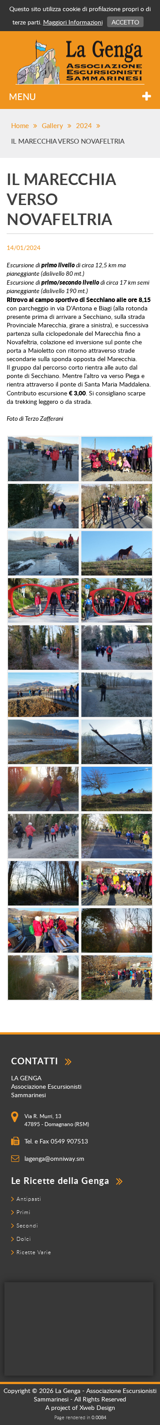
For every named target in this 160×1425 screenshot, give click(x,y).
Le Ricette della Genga (60, 1180)
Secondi (27, 1225)
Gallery (52, 125)
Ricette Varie (33, 1252)
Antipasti (28, 1198)
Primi (23, 1212)
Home (20, 125)
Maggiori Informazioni (73, 22)
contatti (34, 1061)
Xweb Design (97, 1407)
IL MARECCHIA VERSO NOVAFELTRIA (67, 141)
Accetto (125, 22)
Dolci (23, 1238)
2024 (84, 125)
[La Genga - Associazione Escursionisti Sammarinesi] (80, 61)
